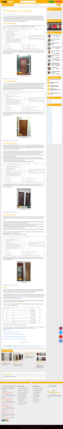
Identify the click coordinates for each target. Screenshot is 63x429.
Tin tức (36, 4)
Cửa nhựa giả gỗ (23, 426)
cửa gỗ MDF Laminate (23, 145)
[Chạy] (48, 29)
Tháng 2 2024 (49, 112)
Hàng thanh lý (41, 426)
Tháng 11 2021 (50, 143)
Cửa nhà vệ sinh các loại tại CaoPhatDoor (10, 331)
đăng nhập (8, 376)
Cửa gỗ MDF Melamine (7, 25)
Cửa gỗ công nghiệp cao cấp (38, 345)
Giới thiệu (24, 4)
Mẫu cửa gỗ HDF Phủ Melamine (12, 140)
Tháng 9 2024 (49, 108)
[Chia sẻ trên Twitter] (22, 342)
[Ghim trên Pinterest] (25, 342)
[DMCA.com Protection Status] (20, 406)
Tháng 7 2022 (49, 133)
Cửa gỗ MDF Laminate (16, 346)
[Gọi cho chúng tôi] (6, 420)
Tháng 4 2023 (49, 118)
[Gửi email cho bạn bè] (24, 342)
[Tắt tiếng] (58, 29)
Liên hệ (40, 4)
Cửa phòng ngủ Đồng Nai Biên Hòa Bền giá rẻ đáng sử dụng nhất (14, 336)
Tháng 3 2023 (49, 120)
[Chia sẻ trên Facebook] (20, 342)
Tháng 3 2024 (49, 110)
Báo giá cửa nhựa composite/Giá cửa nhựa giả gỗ (41, 362)
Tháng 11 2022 (50, 127)
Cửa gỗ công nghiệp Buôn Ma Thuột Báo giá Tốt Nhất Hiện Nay (14, 338)
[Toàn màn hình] (60, 29)
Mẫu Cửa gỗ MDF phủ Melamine (13, 78)
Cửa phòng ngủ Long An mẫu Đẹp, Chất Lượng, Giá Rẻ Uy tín (14, 334)
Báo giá (33, 4)
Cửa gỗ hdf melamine (10, 346)
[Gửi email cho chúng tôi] (4, 420)
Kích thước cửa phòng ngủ (6, 361)
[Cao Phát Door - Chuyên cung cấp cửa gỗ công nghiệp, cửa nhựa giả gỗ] (10, 1)
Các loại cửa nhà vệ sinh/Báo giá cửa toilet (30, 354)
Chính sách (29, 4)
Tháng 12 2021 (50, 141)
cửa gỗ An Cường (21, 345)
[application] (54, 26)
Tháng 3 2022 (49, 139)
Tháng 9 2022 (49, 131)
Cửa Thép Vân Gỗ (36, 426)
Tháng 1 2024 (49, 114)
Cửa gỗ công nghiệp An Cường (28, 345)
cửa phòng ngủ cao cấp (38, 346)
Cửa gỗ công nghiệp (6, 16)
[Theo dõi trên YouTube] (8, 420)
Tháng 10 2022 (50, 129)
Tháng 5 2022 (49, 135)
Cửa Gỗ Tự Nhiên (48, 426)
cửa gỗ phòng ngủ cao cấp (31, 346)
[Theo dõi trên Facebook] (2, 420)
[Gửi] (37, 2)
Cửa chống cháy (29, 426)
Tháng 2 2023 (49, 122)
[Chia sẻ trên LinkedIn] (27, 342)
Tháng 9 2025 (49, 106)
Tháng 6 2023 (49, 116)
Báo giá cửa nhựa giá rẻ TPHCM (17, 362)
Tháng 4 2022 (49, 137)
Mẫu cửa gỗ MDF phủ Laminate (12, 212)
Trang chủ (19, 4)
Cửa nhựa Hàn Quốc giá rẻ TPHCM (55, 93)
